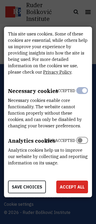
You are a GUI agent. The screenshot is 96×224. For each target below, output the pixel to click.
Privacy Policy (57, 72)
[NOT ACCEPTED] (82, 150)
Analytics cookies (31, 140)
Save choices (27, 187)
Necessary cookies (33, 91)
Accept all (72, 187)
